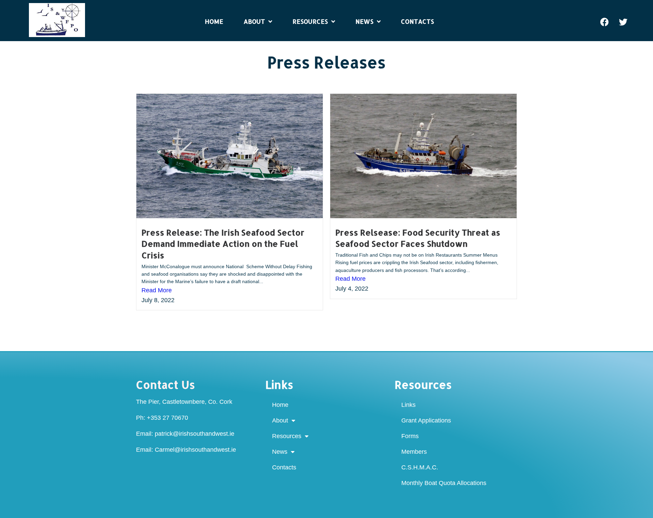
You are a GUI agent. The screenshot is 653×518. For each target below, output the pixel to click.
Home (280, 404)
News (279, 451)
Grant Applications (426, 420)
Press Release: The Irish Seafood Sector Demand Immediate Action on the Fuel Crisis (222, 243)
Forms (410, 436)
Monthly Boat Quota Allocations (443, 483)
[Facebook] (604, 21)
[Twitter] (623, 21)
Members (414, 451)
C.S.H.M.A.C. (419, 467)
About (280, 420)
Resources (286, 436)
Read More (156, 290)
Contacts (284, 467)
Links (408, 404)
